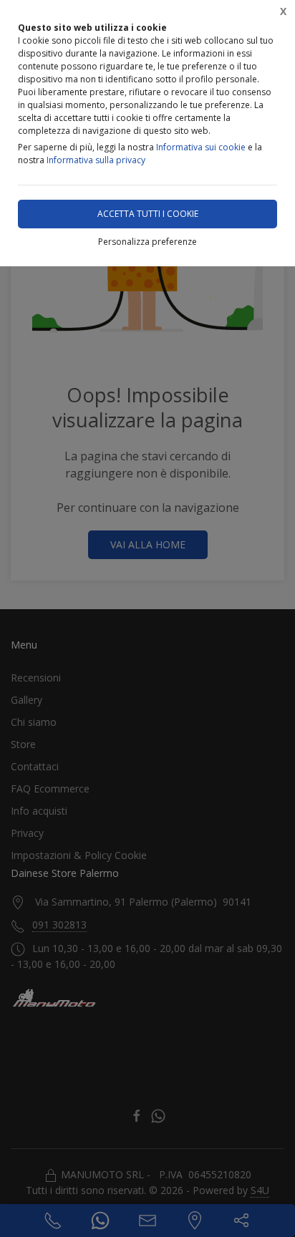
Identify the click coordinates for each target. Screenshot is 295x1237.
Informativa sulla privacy (96, 160)
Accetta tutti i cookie (147, 214)
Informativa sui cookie (201, 147)
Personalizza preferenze (147, 242)
